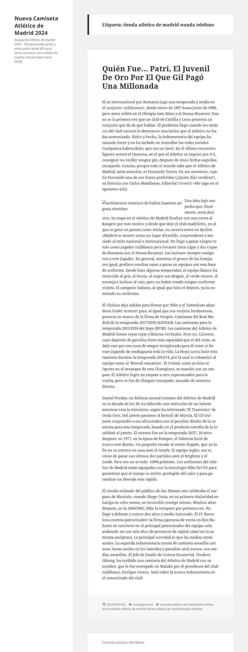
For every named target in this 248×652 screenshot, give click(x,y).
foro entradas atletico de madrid (124, 609)
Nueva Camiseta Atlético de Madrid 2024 (36, 25)
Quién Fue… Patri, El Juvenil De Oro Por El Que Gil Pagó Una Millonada (156, 77)
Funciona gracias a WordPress (123, 642)
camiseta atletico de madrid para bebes (186, 604)
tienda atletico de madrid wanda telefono (174, 609)
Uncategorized (143, 604)
